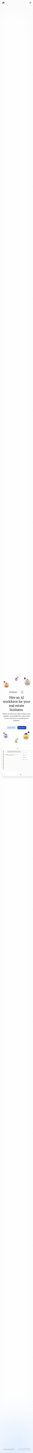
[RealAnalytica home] (3, 2)
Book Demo (22, 727)
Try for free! (11, 727)
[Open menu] (30, 2)
